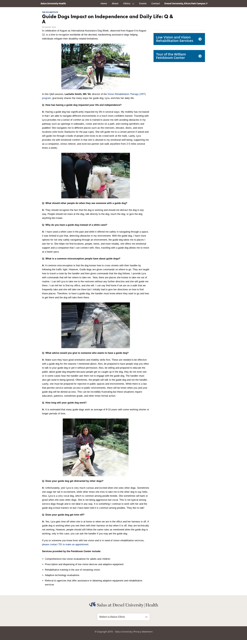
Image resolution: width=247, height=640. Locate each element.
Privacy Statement (143, 631)
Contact (155, 3)
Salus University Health (53, 3)
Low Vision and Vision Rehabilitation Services (174, 39)
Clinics (126, 3)
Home (104, 3)
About (115, 3)
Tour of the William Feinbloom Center (171, 56)
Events (143, 3)
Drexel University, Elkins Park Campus (184, 3)
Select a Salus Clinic (112, 616)
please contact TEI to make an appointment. (65, 544)
